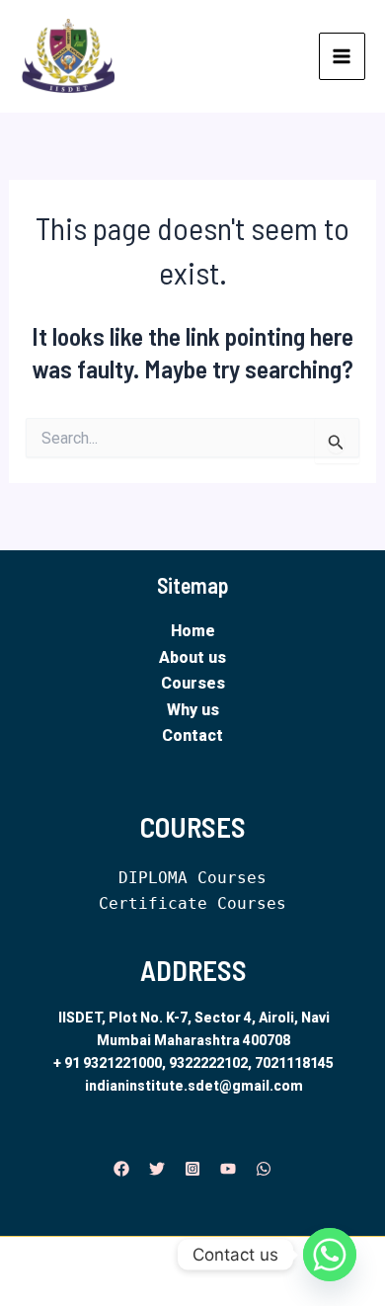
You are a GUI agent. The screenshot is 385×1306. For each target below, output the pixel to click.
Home (193, 630)
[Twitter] (157, 1169)
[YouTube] (228, 1169)
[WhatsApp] (263, 1169)
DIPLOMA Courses (192, 877)
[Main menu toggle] (342, 56)
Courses (193, 683)
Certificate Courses (192, 903)
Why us (193, 709)
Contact (192, 735)
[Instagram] (192, 1169)
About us (192, 657)
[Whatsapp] (329, 1254)
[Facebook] (121, 1169)
